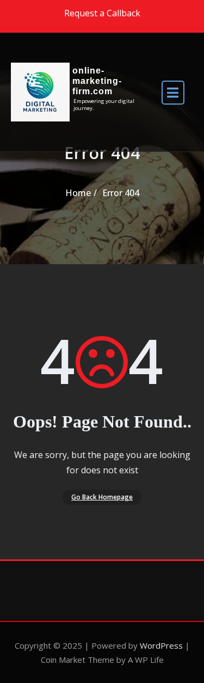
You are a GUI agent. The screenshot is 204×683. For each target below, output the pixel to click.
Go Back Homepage (102, 496)
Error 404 (120, 193)
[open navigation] (173, 91)
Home (78, 193)
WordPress (161, 645)
